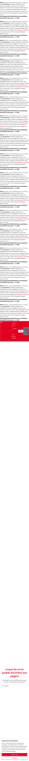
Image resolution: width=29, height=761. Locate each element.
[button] (13, 333)
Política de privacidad (10, 751)
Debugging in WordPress (19, 11)
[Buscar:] (14, 686)
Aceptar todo (14, 754)
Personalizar (14, 758)
